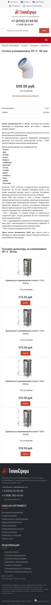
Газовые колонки (9, 516)
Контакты (14, 2)
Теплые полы (7, 538)
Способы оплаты (11, 552)
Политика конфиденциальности (18, 571)
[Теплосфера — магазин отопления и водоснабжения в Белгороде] (25, 12)
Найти (44, 30)
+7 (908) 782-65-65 (24, 24)
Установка (16, 6)
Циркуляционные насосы (13, 529)
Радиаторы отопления (11, 535)
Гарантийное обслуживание (16, 562)
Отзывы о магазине (12, 565)
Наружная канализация (12, 522)
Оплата (27, 2)
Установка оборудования (15, 558)
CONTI (47, 108)
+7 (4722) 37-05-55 (25, 21)
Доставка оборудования (15, 555)
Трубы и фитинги (9, 525)
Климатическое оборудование (15, 519)
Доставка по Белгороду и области (25, 96)
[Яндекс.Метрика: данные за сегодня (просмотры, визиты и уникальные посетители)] (42, 601)
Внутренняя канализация (12, 512)
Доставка (39, 2)
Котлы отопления (9, 532)
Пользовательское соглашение (17, 568)
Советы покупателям (34, 6)
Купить (25, 303)
